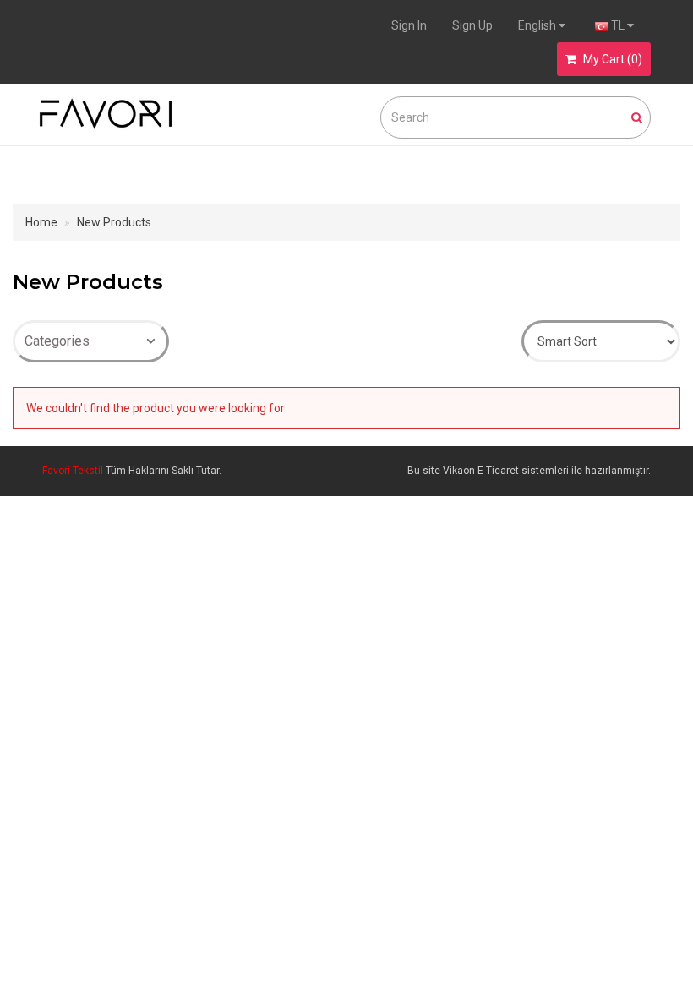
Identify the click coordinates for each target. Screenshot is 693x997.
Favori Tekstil (74, 471)
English (538, 25)
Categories (57, 341)
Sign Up (472, 25)
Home (41, 222)
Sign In (409, 25)
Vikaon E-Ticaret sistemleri (506, 471)
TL (617, 25)
